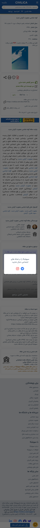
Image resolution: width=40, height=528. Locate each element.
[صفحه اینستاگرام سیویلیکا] (17, 268)
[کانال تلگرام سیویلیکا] (22, 268)
